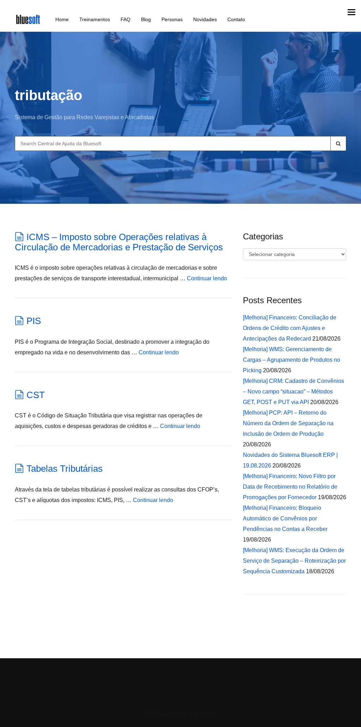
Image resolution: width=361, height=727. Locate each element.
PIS (33, 321)
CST (35, 395)
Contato (236, 19)
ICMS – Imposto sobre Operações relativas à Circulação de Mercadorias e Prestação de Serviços (119, 242)
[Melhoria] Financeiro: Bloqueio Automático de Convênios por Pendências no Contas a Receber (285, 518)
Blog (146, 19)
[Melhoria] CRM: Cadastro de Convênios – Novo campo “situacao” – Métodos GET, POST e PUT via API (293, 391)
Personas (172, 19)
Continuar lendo (207, 278)
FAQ (125, 19)
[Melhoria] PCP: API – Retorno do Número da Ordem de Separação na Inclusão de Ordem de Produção (288, 423)
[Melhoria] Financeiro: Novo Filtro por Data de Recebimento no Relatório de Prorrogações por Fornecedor (290, 486)
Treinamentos (94, 19)
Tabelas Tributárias (64, 468)
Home (62, 19)
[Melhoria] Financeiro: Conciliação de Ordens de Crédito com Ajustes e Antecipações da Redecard (289, 328)
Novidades (205, 19)
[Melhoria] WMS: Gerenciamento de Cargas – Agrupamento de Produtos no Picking (291, 359)
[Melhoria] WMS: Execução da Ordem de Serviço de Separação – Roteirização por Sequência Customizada (294, 560)
